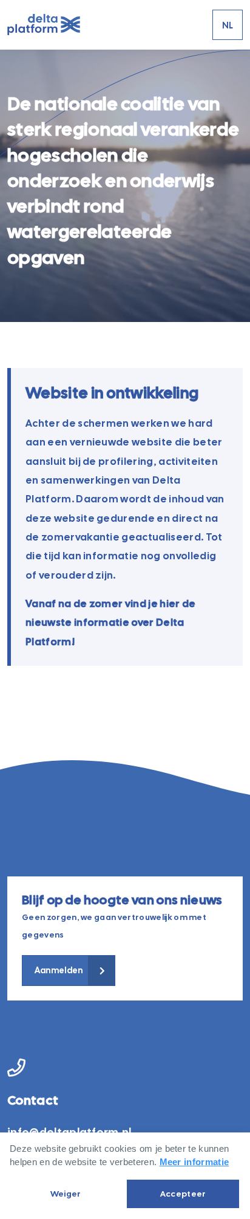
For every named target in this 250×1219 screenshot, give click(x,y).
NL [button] (228, 25)
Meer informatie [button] (194, 1162)
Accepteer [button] (183, 1193)
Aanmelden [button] (59, 970)
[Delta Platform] (43, 25)
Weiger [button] (65, 1193)
